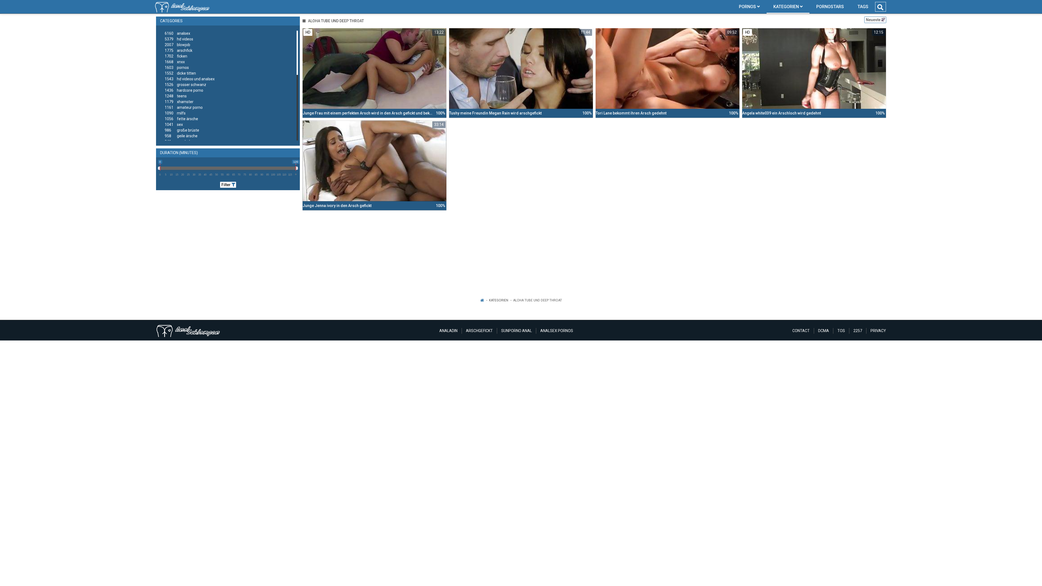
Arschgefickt (479, 331)
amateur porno (184, 107)
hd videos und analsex (190, 79)
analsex (177, 33)
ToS (841, 331)
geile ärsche (181, 136)
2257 (857, 331)
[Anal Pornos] (182, 7)
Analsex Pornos (556, 331)
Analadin (448, 331)
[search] (880, 7)
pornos (177, 67)
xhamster (179, 102)
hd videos (179, 39)
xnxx (175, 62)
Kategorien (498, 300)
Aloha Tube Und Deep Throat (537, 300)
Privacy (878, 331)
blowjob (177, 45)
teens (176, 96)
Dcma (823, 331)
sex (174, 124)
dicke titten (180, 73)
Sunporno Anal (516, 331)
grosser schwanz (185, 84)
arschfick (178, 50)
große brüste (182, 130)
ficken (176, 56)
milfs (175, 113)
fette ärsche (181, 119)
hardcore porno (184, 90)
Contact (801, 331)
